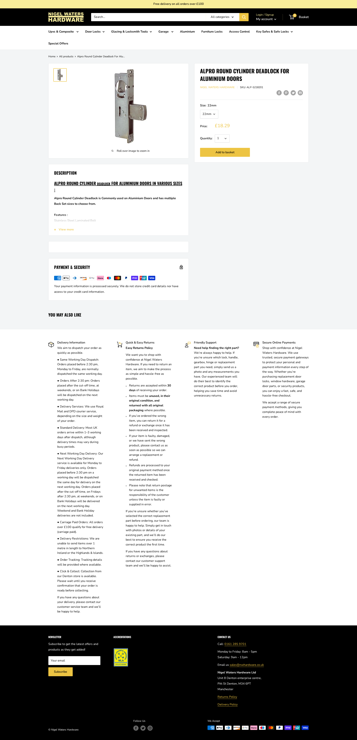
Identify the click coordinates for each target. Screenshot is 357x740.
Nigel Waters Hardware (217, 87)
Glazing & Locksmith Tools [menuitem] (129, 32)
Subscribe (60, 672)
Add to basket (225, 152)
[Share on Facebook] (279, 93)
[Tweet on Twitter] (293, 93)
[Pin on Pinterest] (286, 93)
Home (51, 56)
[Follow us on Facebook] (136, 728)
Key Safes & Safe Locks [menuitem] (272, 32)
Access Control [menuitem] (239, 32)
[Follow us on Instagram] (150, 728)
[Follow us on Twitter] (143, 728)
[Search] (244, 17)
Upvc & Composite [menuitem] (61, 32)
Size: (208, 105)
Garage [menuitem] (163, 32)
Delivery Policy (228, 704)
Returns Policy (227, 697)
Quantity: (206, 138)
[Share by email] (300, 93)
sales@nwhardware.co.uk (247, 665)
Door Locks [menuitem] (93, 32)
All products (66, 56)
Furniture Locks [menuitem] (212, 32)
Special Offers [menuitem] (58, 43)
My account (264, 19)
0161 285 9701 (235, 644)
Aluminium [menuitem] (187, 32)
